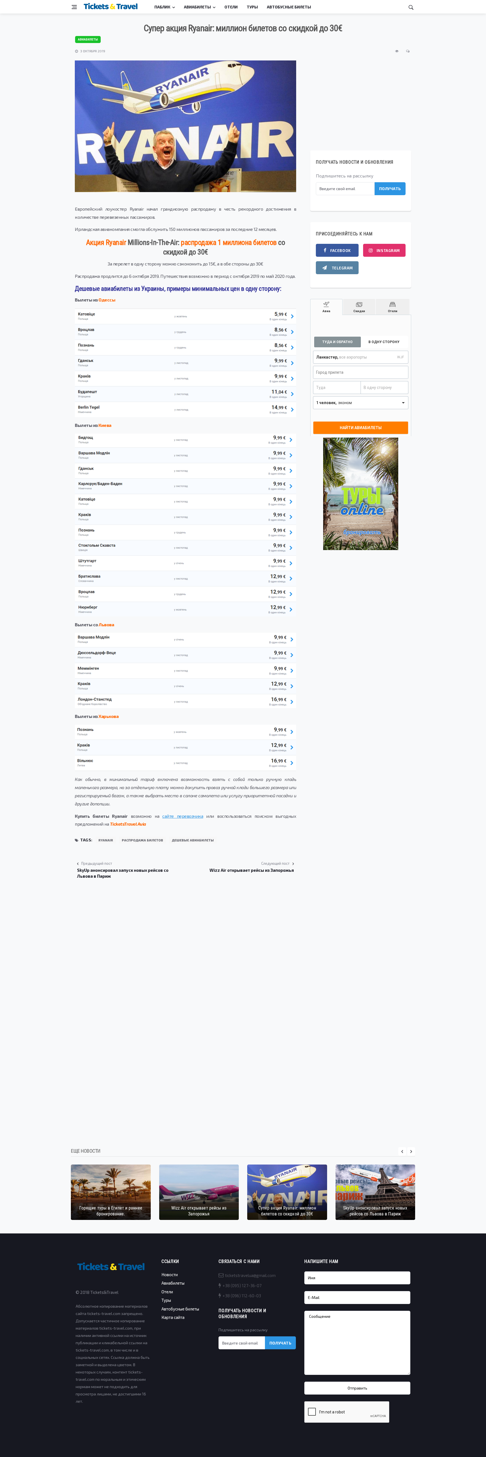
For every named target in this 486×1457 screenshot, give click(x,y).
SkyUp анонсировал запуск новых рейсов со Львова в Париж (375, 1211)
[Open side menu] (74, 7)
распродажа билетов (142, 840)
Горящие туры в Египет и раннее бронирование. (110, 1211)
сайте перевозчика (182, 816)
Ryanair (105, 840)
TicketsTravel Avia (128, 824)
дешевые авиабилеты (193, 840)
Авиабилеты (197, 6)
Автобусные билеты (289, 6)
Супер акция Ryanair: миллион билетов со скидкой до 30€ (287, 1211)
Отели (231, 6)
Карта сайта (172, 1317)
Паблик (162, 6)
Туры (252, 6)
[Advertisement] (185, 933)
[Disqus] (185, 1048)
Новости (169, 1274)
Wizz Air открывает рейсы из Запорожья (199, 1211)
